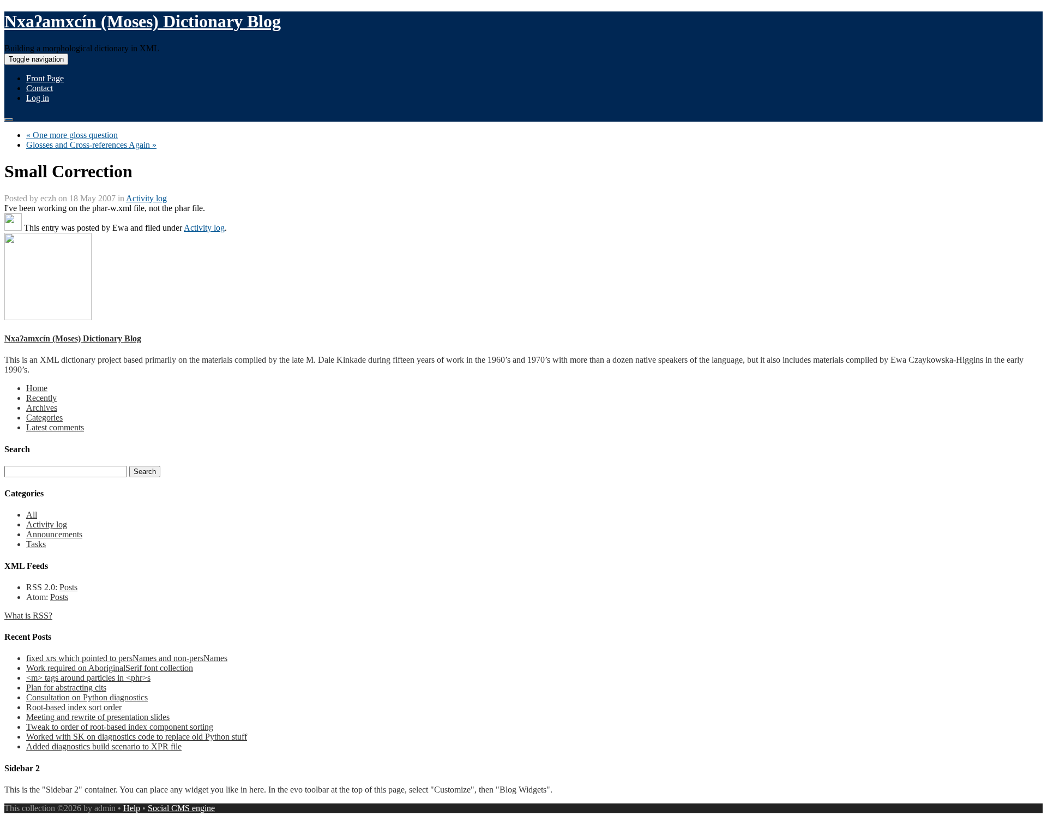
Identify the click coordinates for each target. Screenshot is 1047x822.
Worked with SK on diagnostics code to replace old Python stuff (136, 736)
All (31, 514)
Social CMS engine (181, 808)
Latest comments (55, 427)
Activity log (146, 198)
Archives (41, 407)
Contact (39, 88)
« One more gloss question (72, 135)
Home (36, 388)
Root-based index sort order (74, 707)
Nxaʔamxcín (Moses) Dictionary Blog (142, 21)
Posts (68, 587)
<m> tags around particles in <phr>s (88, 677)
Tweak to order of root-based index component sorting (119, 726)
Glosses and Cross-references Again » (91, 144)
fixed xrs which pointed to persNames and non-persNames (126, 658)
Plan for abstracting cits (66, 687)
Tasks (36, 544)
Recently (41, 398)
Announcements (54, 534)
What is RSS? (28, 615)
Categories (44, 417)
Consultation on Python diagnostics (87, 697)
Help (131, 808)
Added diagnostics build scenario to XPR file (104, 746)
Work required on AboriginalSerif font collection (109, 668)
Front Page (45, 78)
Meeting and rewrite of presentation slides (98, 717)
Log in (37, 98)
